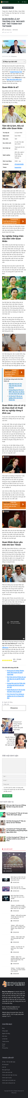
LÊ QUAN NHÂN (19, 164)
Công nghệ (5, 1031)
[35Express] (5, 2)
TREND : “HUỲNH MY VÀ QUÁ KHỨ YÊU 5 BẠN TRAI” (17, 948)
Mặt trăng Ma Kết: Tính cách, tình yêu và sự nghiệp (18, 887)
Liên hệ (4, 1067)
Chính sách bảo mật (7, 1072)
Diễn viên (6, 704)
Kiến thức (4, 1036)
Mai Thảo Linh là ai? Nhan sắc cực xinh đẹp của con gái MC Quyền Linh (16, 678)
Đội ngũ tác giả (6, 1069)
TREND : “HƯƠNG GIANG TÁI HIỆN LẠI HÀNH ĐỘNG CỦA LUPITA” (18, 969)
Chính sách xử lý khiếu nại (8, 1080)
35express (8, 29)
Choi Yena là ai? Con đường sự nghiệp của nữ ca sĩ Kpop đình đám (15, 696)
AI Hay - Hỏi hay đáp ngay (8, 1061)
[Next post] (25, 741)
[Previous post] (2, 726)
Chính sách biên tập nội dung (9, 1075)
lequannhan (18, 167)
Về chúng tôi (5, 1064)
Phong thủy (5, 1048)
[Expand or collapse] (24, 61)
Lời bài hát (4, 1038)
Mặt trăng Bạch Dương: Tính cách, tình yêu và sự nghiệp (17, 897)
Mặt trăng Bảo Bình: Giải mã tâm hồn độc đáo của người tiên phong (13, 866)
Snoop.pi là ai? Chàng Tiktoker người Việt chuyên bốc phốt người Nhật (15, 672)
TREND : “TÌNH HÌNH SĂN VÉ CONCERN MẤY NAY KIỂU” (18, 938)
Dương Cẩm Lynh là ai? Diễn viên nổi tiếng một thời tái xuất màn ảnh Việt (16, 685)
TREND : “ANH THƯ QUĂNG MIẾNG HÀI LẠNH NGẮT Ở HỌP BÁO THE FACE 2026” (18, 959)
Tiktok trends (5, 1041)
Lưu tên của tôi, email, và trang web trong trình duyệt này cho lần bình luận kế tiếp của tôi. (14, 789)
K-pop (3, 1044)
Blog (3, 1028)
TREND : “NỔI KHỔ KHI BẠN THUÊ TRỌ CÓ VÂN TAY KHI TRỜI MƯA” (18, 917)
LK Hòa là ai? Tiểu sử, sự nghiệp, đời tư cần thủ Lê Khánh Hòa (16, 398)
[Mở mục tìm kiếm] (19, 2)
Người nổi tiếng (8, 7)
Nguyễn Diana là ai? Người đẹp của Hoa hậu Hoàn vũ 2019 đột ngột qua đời (10, 741)
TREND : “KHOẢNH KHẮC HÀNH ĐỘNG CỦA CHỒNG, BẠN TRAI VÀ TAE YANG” (18, 907)
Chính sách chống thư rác (8, 1083)
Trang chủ (5, 11)
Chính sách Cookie (7, 1077)
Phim (3, 1046)
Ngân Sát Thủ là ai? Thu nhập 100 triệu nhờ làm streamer (15, 385)
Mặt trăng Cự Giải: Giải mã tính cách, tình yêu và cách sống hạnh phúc (18, 878)
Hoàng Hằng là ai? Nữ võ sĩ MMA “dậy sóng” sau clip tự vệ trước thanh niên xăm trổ (16, 391)
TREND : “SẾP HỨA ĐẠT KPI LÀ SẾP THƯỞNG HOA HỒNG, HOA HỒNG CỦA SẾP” (18, 928)
